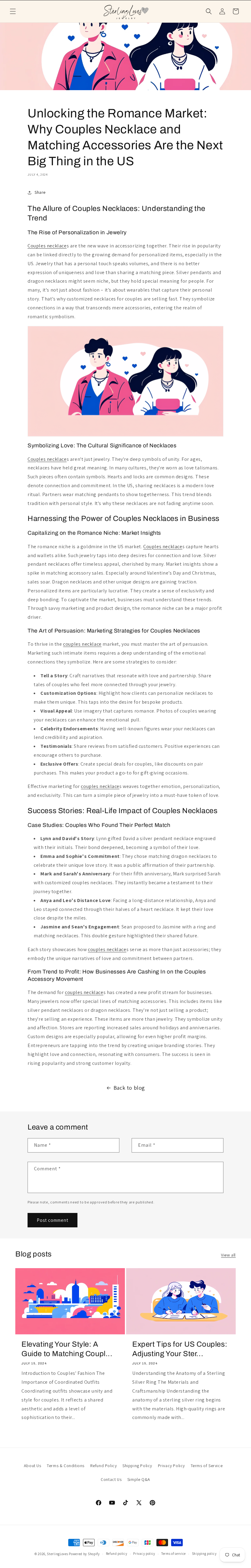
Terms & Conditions (65, 1465)
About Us (32, 1465)
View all (228, 1255)
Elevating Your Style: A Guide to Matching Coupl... (67, 1349)
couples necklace (82, 644)
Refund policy (116, 1553)
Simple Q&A (138, 1479)
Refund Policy (103, 1465)
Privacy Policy (171, 1465)
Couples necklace (47, 246)
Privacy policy (144, 1553)
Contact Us (111, 1479)
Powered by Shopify (84, 1554)
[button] (13, 11)
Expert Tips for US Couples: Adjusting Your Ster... (179, 1349)
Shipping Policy (137, 1465)
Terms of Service (207, 1465)
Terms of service (173, 1553)
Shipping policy (204, 1553)
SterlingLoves (57, 1554)
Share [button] (40, 192)
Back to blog (129, 1087)
